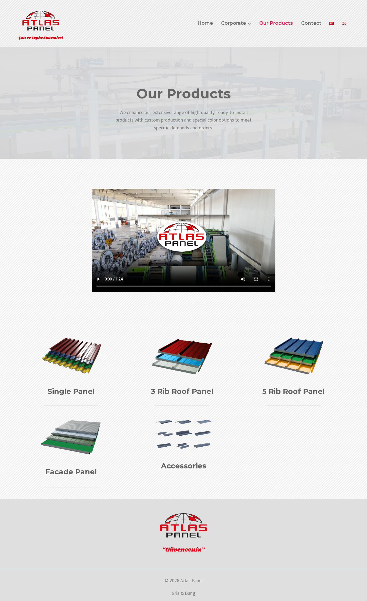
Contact (311, 23)
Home (205, 23)
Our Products (276, 23)
